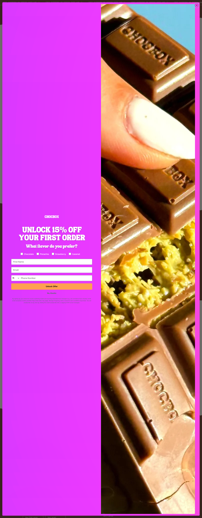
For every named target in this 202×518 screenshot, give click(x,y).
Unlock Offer (52, 286)
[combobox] (15, 278)
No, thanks (51, 293)
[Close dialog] (197, 5)
